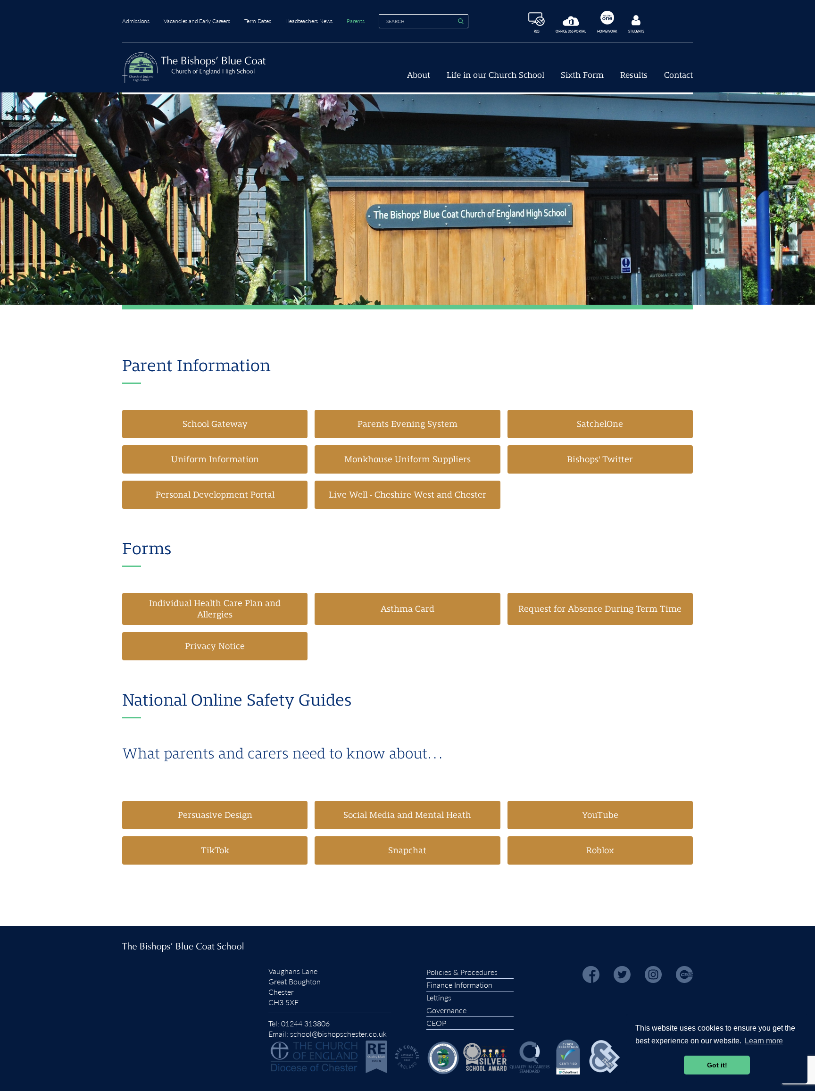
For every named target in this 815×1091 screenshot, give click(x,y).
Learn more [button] (764, 1041)
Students (636, 31)
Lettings (438, 997)
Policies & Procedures (462, 971)
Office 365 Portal (571, 31)
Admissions (136, 21)
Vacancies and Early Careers (197, 21)
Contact (678, 75)
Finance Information (459, 984)
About (418, 75)
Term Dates (257, 21)
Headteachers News (309, 21)
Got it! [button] (717, 1065)
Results (634, 75)
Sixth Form (582, 75)
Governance (446, 1010)
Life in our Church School (495, 75)
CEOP (436, 1022)
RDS (537, 31)
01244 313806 (305, 1023)
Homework (607, 31)
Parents (356, 21)
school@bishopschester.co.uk (338, 1033)
